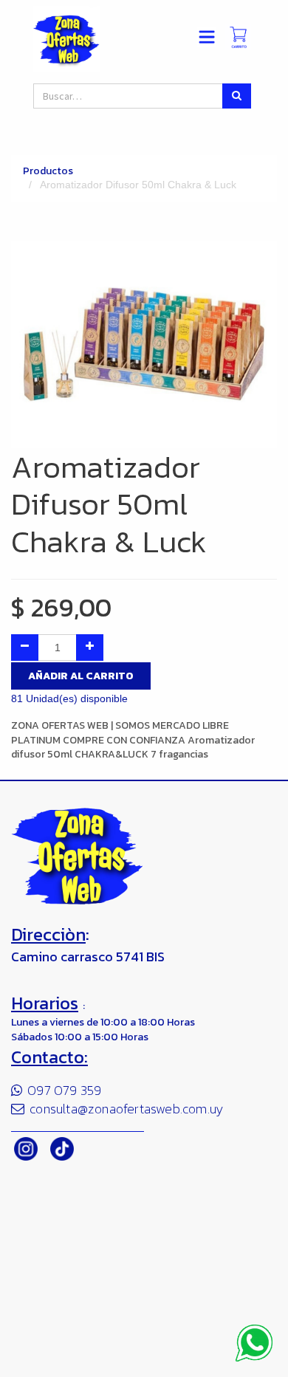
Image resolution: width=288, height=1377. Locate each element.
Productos (48, 171)
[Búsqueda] (236, 96)
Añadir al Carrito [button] (81, 676)
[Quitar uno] (24, 647)
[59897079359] (254, 1343)
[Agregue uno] (89, 647)
